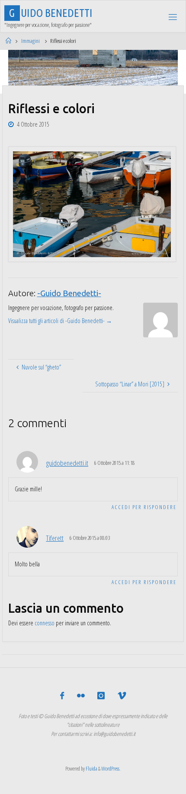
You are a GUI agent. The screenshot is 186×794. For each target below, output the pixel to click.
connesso (45, 623)
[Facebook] (62, 695)
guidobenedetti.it (67, 463)
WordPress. (111, 768)
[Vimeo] (121, 695)
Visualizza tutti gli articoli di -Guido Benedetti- (60, 321)
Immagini (30, 41)
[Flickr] (81, 695)
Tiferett (55, 538)
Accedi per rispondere (144, 507)
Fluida (91, 768)
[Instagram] (101, 695)
